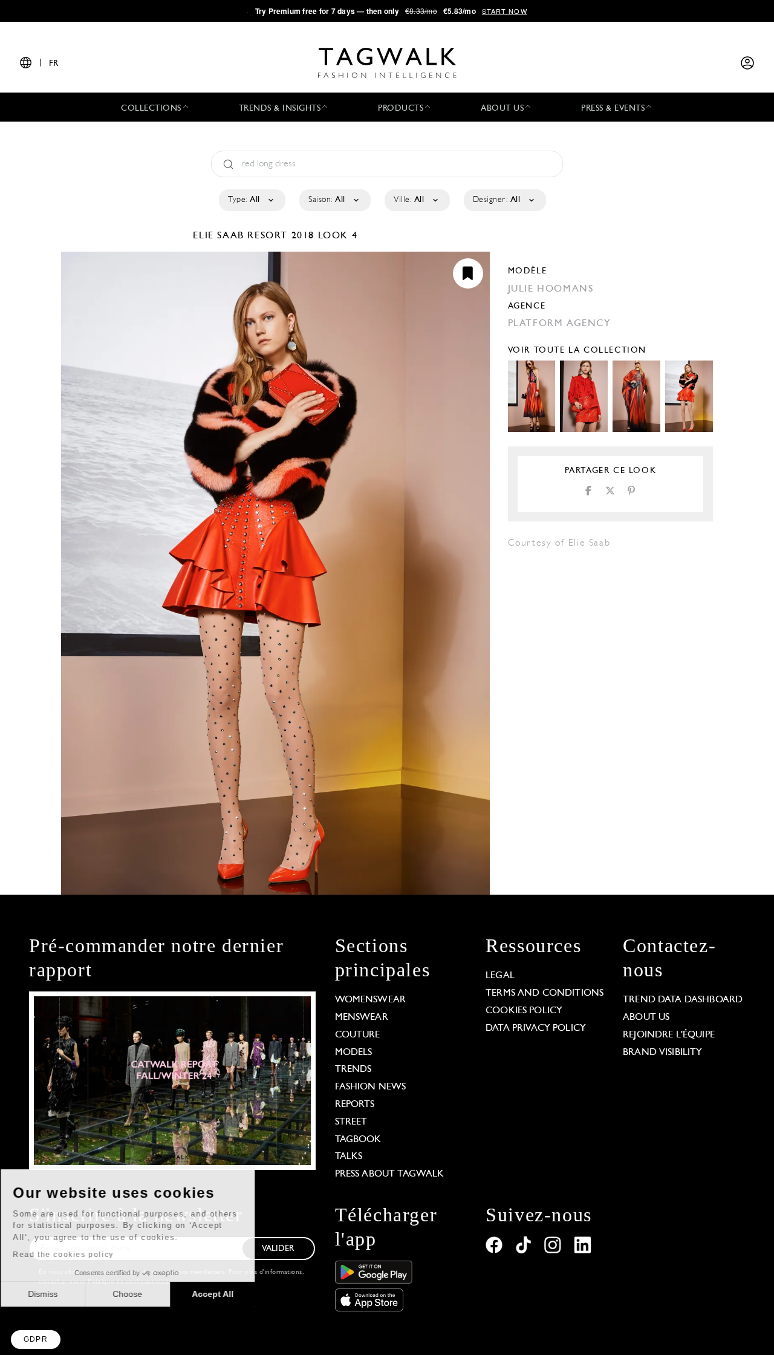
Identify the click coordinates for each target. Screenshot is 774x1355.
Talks (349, 1156)
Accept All (224, 1294)
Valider (278, 1248)
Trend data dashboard (683, 1000)
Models (353, 1052)
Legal (500, 976)
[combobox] (251, 200)
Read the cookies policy (74, 1254)
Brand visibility (662, 1052)
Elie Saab (220, 236)
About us (646, 1017)
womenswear (370, 1000)
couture (357, 1035)
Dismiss (54, 1294)
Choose (139, 1294)
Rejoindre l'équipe (669, 1035)
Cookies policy (524, 1011)
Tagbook (358, 1139)
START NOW (504, 11)
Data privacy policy (536, 1028)
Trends (353, 1069)
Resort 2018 (280, 236)
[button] (35, 1339)
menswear (361, 1017)
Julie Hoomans (551, 289)
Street (351, 1122)
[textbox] (251, 200)
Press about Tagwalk (389, 1174)
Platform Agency (559, 323)
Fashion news (370, 1087)
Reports (355, 1104)
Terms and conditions (544, 993)
